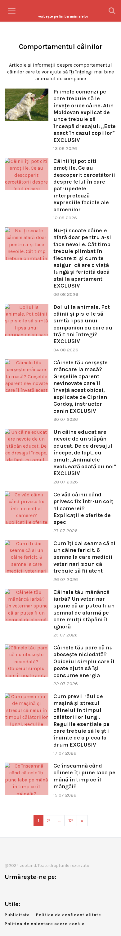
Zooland (63, 16)
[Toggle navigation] (12, 11)
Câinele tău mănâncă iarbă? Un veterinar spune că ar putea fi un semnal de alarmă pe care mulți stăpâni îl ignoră (83, 609)
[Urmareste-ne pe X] (19, 890)
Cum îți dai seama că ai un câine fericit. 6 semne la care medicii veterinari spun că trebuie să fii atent (84, 557)
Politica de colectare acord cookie (45, 923)
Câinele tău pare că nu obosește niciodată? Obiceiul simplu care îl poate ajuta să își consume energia (83, 661)
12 (70, 820)
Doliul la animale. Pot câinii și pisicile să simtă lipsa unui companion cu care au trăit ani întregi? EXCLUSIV (82, 324)
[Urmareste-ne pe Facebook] (9, 890)
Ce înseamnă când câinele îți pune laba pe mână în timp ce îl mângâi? (84, 776)
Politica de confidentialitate (68, 914)
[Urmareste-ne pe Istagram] (29, 890)
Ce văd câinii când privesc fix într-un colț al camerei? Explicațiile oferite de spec (83, 508)
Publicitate (17, 914)
